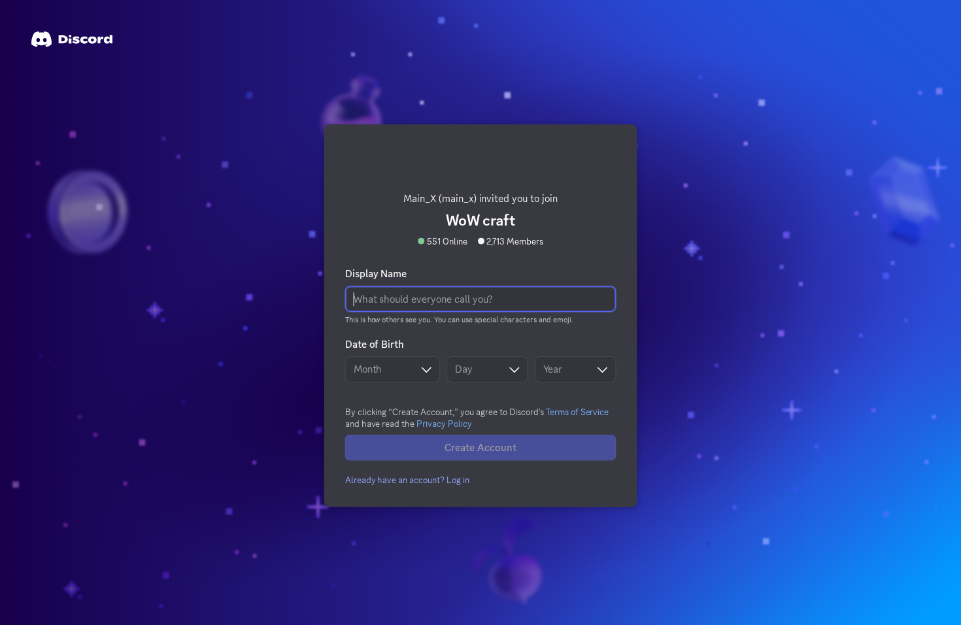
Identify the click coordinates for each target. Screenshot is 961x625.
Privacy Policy (444, 421)
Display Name (376, 271)
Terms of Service (577, 409)
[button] (407, 478)
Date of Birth (374, 341)
